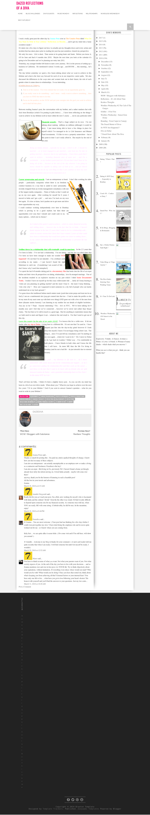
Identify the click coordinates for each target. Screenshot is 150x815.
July (103, 78)
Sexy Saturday (24, 20)
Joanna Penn (37, 455)
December (105, 61)
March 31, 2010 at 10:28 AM (35, 584)
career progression (47, 396)
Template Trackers (53, 809)
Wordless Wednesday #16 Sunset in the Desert (108, 316)
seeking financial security (45, 402)
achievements (34, 396)
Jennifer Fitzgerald (39, 494)
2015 (101, 41)
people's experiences (62, 396)
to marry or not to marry (64, 402)
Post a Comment (25, 586)
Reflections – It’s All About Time (113, 99)
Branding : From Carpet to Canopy (114, 121)
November (105, 65)
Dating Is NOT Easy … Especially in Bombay (107, 179)
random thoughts (39, 399)
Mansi (35, 558)
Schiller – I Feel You (108, 111)
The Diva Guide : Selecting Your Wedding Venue (106, 282)
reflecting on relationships (55, 399)
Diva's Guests (48, 13)
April (103, 89)
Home (20, 13)
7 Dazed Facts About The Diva (112, 134)
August (104, 75)
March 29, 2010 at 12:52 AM (35, 550)
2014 (101, 44)
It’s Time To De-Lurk (107, 296)
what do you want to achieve (29, 404)
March (103, 92)
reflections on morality (27, 402)
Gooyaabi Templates (88, 809)
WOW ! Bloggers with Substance (113, 95)
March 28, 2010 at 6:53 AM (34, 486)
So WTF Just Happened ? (110, 127)
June (103, 82)
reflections (70, 399)
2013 (101, 48)
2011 (101, 54)
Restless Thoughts (107, 102)
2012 (101, 51)
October (104, 68)
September (105, 71)
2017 (101, 37)
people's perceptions (77, 396)
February (104, 137)
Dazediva (36, 519)
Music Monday (63, 13)
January (104, 141)
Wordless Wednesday (110, 13)
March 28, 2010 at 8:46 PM (34, 511)
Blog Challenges (33, 13)
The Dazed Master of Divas (111, 124)
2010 (101, 58)
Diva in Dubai (106, 131)
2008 (101, 147)
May (103, 85)
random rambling (25, 399)
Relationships (91, 13)
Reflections (78, 13)
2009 (101, 144)
